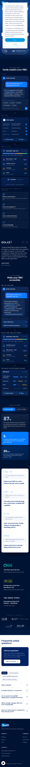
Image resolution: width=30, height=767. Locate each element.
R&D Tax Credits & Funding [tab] (10, 679)
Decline (15, 44)
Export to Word (9, 139)
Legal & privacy (5, 755)
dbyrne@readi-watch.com (8, 750)
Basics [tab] (4, 673)
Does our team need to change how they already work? (14, 710)
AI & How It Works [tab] (13, 673)
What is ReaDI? (14, 685)
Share (22, 139)
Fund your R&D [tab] (8, 409)
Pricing (3, 739)
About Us (25, 737)
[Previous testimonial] (23, 242)
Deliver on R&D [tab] (21, 409)
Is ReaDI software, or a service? (14, 690)
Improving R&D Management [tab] (10, 676)
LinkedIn (25, 742)
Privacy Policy (20, 25)
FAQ (2, 742)
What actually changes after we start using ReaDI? (14, 703)
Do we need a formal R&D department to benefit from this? (14, 696)
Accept (15, 40)
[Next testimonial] (27, 242)
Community (26, 739)
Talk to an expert (11, 661)
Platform (3, 737)
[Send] (26, 108)
